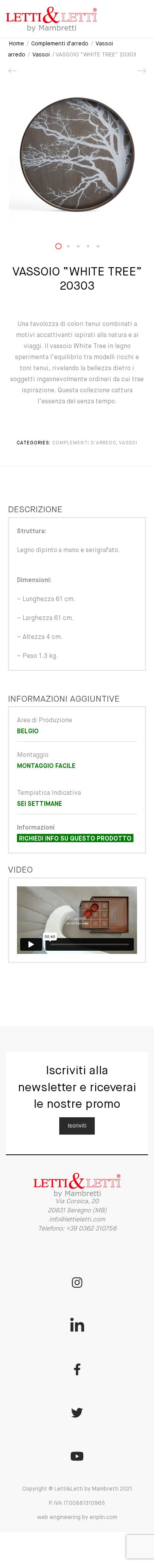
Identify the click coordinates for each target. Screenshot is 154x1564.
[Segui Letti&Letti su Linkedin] (77, 1326)
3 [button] (83, 248)
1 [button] (63, 248)
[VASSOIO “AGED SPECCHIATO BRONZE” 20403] (12, 73)
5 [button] (103, 248)
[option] (77, 154)
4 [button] (93, 248)
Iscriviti (77, 1126)
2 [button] (73, 248)
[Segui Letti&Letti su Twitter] (77, 1413)
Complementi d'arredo (59, 44)
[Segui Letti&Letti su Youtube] (77, 1456)
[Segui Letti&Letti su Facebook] (77, 1369)
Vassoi (41, 55)
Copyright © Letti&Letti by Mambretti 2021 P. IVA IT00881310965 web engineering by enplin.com (77, 1503)
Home (16, 44)
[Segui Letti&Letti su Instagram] (77, 1283)
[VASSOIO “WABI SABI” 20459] (141, 73)
